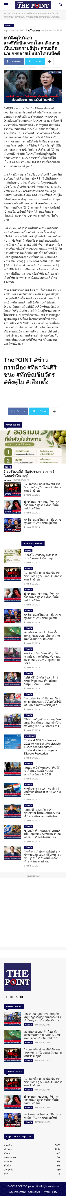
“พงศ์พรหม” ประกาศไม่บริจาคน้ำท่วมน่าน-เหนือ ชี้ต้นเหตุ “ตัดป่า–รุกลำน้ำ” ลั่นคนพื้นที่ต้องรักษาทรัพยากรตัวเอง (42, 856)
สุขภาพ (8, 467)
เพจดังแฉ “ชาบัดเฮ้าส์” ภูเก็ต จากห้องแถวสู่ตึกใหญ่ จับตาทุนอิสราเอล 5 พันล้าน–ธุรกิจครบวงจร (42, 658)
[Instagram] (11, 997)
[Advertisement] (33, 912)
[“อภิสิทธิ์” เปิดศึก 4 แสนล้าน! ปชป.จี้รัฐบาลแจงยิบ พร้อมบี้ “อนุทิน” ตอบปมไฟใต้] (12, 679)
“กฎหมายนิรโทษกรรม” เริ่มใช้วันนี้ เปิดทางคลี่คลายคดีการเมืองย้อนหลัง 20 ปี (42, 771)
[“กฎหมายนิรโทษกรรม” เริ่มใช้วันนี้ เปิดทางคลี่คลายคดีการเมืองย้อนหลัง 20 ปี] (12, 769)
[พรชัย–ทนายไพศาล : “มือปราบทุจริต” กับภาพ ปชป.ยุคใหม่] (12, 525)
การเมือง (17, 13)
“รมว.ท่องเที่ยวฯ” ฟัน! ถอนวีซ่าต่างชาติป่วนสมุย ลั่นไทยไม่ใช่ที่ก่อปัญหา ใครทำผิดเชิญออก (43, 702)
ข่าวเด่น (8, 494)
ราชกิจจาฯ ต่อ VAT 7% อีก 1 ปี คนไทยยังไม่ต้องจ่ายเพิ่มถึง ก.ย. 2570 (43, 792)
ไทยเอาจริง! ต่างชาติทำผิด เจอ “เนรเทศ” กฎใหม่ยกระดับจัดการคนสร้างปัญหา (43, 487)
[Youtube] (21, 997)
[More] (50, 61)
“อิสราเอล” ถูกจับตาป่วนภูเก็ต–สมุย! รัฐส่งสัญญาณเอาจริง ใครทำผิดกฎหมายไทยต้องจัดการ (42, 723)
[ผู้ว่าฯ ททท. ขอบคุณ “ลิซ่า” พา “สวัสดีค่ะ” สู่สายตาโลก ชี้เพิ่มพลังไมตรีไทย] (12, 507)
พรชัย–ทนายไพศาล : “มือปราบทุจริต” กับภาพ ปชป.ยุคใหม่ (42, 521)
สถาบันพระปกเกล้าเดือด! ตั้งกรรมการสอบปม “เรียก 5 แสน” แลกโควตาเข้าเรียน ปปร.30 (42, 636)
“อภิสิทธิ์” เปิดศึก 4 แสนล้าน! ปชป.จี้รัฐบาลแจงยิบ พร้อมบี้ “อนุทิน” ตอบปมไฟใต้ (41, 681)
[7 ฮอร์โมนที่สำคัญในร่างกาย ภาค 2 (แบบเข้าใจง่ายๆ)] (33, 447)
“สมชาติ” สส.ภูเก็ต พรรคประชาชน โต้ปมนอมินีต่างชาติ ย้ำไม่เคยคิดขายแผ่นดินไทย (42, 813)
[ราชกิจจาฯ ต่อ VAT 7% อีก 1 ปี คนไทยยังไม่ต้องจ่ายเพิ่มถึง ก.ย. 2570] (12, 790)
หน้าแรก (7, 13)
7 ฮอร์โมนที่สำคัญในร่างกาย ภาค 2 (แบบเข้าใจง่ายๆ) (29, 473)
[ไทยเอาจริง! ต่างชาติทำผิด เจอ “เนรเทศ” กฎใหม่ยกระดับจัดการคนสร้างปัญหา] (12, 489)
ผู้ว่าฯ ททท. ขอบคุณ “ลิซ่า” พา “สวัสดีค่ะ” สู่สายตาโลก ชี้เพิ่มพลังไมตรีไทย (42, 505)
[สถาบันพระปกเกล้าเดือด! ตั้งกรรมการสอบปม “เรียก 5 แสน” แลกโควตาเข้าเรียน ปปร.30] (12, 634)
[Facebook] (6, 997)
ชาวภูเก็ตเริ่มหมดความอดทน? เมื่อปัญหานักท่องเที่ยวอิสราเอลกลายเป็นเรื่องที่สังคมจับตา (42, 834)
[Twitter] (16, 997)
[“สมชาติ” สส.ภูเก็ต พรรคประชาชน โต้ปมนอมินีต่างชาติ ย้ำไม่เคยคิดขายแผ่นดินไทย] (12, 811)
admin (7, 480)
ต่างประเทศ (29, 736)
